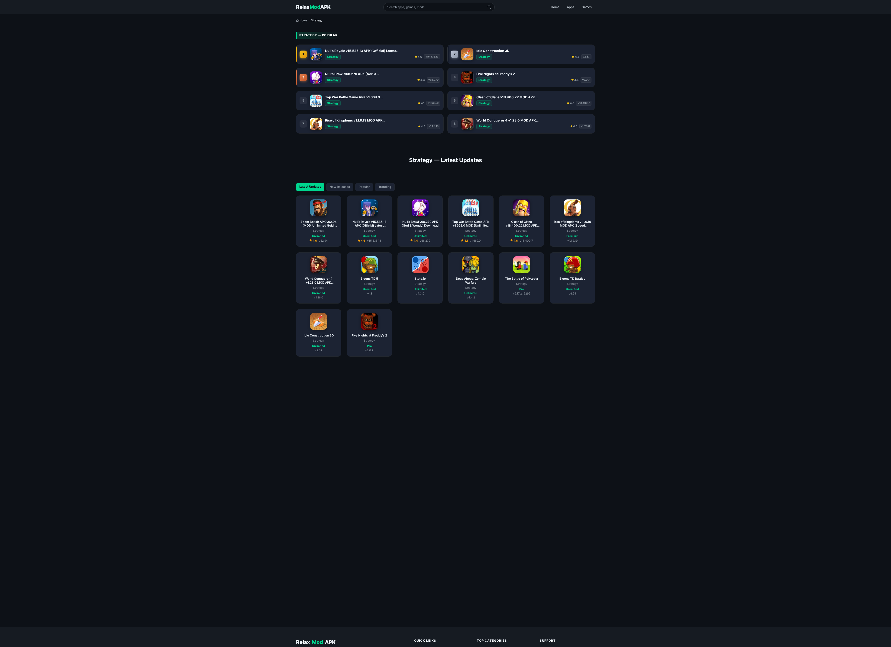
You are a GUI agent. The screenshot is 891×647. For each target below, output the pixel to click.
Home (555, 7)
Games (587, 7)
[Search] (489, 7)
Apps (570, 7)
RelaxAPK (316, 642)
